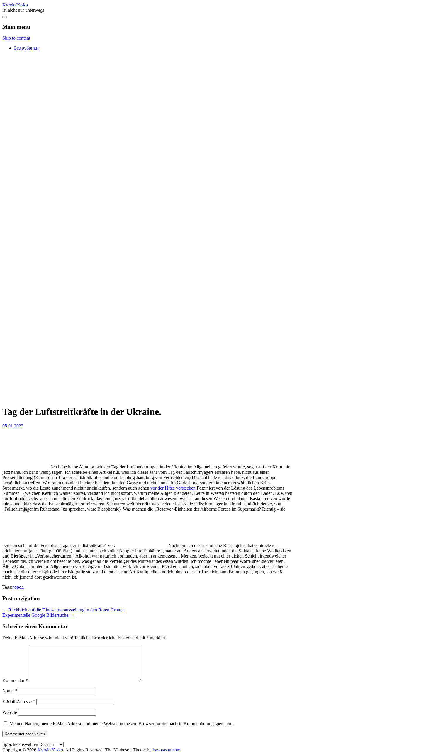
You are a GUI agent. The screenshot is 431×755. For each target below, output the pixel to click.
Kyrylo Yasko (15, 4)
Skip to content (16, 37)
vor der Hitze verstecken (173, 487)
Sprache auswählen (20, 744)
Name (9, 690)
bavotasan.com (166, 749)
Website (9, 712)
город (18, 586)
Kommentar (15, 680)
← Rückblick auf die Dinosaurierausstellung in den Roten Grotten (63, 609)
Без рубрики (26, 47)
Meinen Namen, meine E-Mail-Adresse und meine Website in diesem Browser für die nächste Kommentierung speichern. (121, 723)
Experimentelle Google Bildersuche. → (38, 615)
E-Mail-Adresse (18, 701)
